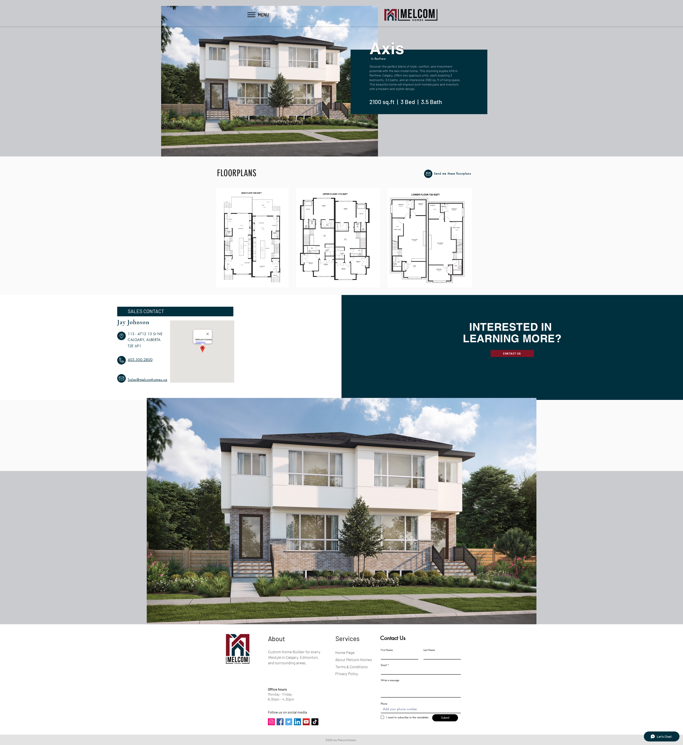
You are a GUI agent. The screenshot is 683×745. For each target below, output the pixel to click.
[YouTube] (306, 721)
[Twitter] (288, 721)
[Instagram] (271, 721)
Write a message (390, 680)
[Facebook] (280, 721)
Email (384, 665)
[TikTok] (314, 721)
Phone (384, 704)
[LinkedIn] (297, 721)
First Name (387, 650)
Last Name (429, 650)
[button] (251, 14)
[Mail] (428, 174)
